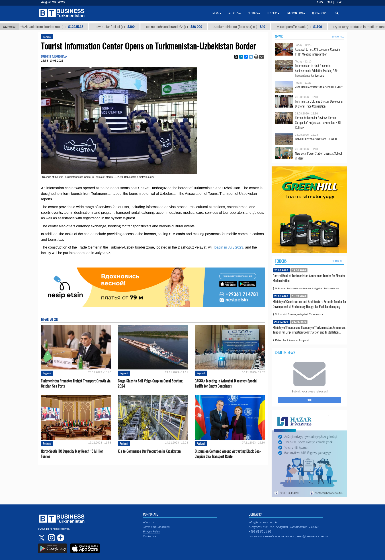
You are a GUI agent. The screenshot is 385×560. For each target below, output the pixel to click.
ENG (320, 2)
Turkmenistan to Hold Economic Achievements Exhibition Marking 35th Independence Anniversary (316, 70)
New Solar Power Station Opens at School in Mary (318, 155)
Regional (47, 37)
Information (295, 13)
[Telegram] (251, 57)
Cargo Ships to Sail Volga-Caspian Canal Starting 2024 (150, 383)
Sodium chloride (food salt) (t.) (221, 27)
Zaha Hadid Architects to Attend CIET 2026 (319, 87)
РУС (339, 2)
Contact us (149, 536)
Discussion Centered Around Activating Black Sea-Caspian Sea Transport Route (228, 454)
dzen (59, 537)
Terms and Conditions (156, 527)
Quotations (319, 13)
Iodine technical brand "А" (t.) (156, 27)
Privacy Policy (151, 531)
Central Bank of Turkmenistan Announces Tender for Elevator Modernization (309, 278)
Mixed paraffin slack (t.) (281, 27)
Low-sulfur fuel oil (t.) (97, 27)
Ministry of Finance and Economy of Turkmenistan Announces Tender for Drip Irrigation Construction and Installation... (309, 330)
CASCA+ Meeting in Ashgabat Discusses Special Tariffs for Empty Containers (226, 383)
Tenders (281, 261)
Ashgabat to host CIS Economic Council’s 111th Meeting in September (317, 51)
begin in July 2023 (228, 247)
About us (148, 522)
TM (330, 2)
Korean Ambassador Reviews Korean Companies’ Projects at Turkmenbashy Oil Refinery (318, 122)
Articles (233, 13)
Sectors (253, 13)
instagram (51, 537)
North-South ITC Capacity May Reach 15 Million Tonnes (72, 454)
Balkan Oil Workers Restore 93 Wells (316, 139)
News (279, 36)
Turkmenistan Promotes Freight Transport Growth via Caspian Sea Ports (76, 383)
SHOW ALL (338, 36)
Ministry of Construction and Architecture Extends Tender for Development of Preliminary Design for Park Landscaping (309, 304)
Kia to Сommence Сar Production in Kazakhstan (149, 451)
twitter (42, 537)
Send (309, 400)
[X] (236, 57)
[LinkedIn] (241, 57)
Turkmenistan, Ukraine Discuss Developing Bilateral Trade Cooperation (318, 103)
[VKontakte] (246, 57)
